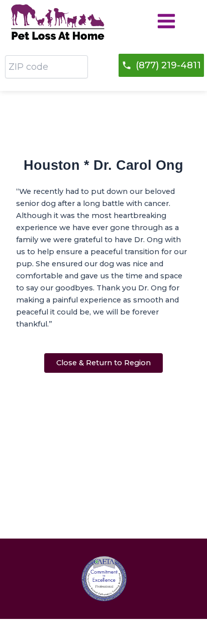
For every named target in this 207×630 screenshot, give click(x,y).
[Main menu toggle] (166, 21)
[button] (161, 65)
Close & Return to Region (103, 362)
